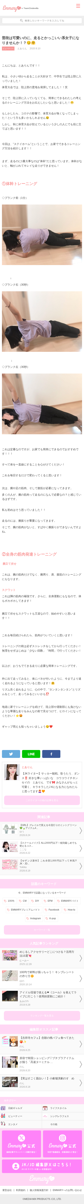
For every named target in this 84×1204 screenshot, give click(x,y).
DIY (37, 900)
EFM (50, 900)
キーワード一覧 (42, 929)
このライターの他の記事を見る (42, 800)
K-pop (52, 918)
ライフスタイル (58, 1108)
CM (25, 900)
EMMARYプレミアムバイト (25, 909)
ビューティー (8, 49)
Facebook (54, 909)
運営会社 (7, 1190)
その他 (53, 1124)
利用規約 (20, 1190)
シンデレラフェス (59, 1116)
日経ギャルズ (15, 1108)
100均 (11, 900)
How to (71, 909)
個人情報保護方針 (39, 1190)
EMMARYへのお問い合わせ (67, 1190)
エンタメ (13, 1124)
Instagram (35, 918)
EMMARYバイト (70, 900)
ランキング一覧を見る (42, 1015)
